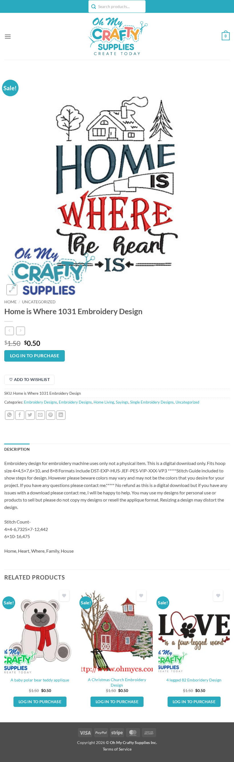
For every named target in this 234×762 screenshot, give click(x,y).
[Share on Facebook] (20, 415)
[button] (7, 36)
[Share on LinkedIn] (61, 415)
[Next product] (9, 330)
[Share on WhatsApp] (9, 415)
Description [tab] (17, 449)
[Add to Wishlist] (64, 595)
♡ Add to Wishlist (29, 379)
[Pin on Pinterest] (50, 415)
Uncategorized (39, 302)
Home (10, 302)
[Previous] (4, 654)
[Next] (229, 654)
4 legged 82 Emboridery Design (193, 679)
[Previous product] (20, 330)
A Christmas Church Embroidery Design (117, 682)
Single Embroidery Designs (152, 402)
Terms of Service (117, 749)
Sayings (122, 402)
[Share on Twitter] (30, 415)
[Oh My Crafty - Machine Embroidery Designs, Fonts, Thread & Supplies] (117, 36)
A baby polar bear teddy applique (40, 679)
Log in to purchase (34, 355)
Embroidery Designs (40, 402)
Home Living (104, 402)
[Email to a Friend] (40, 415)
